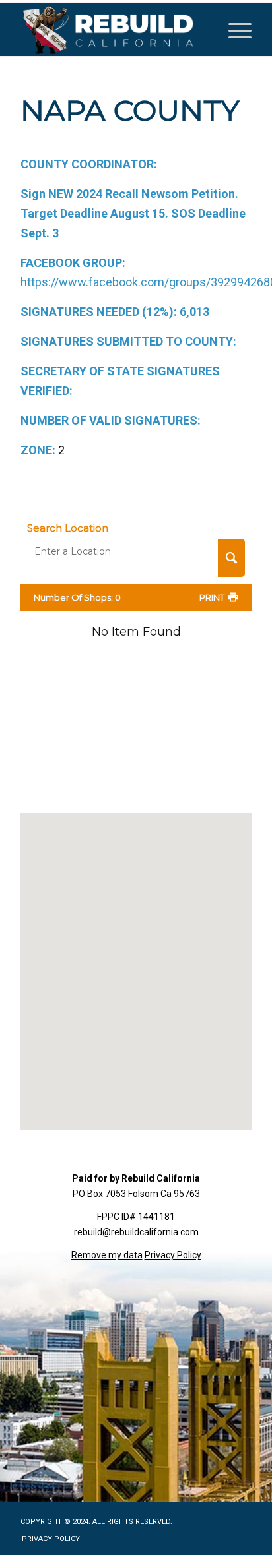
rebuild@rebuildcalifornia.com (136, 1232)
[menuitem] (233, 29)
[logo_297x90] (112, 29)
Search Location (67, 528)
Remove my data (107, 1255)
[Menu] (233, 29)
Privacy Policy (173, 1255)
